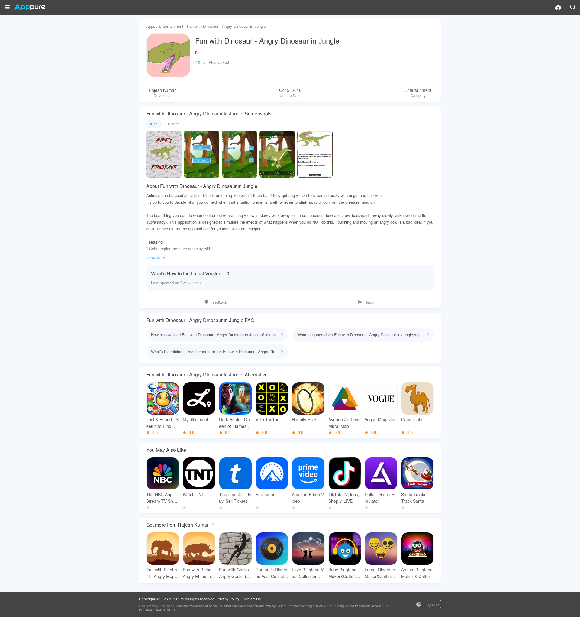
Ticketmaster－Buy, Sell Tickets (235, 497)
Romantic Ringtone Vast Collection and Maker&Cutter (272, 573)
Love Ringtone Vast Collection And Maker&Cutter (308, 573)
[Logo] (29, 7)
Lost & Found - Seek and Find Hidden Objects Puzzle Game (162, 422)
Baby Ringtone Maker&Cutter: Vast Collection (344, 573)
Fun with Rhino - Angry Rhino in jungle (199, 573)
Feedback (219, 302)
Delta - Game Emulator (379, 497)
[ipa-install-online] (558, 7)
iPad (154, 123)
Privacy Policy (227, 598)
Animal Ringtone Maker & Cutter (417, 573)
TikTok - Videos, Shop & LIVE (343, 497)
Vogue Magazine (381, 419)
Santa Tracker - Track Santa (416, 497)
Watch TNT (193, 494)
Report (369, 302)
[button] (7, 7)
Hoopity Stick (304, 419)
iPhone (174, 123)
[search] (573, 7)
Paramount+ (267, 494)
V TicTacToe (267, 419)
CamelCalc (411, 419)
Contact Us (252, 598)
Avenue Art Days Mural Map (344, 422)
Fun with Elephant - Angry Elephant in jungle (161, 573)
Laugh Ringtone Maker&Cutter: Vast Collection (380, 573)
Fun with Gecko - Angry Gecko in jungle (235, 573)
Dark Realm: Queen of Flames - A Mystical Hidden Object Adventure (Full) (235, 422)
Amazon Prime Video (308, 497)
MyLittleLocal (195, 419)
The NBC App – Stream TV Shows (162, 497)
